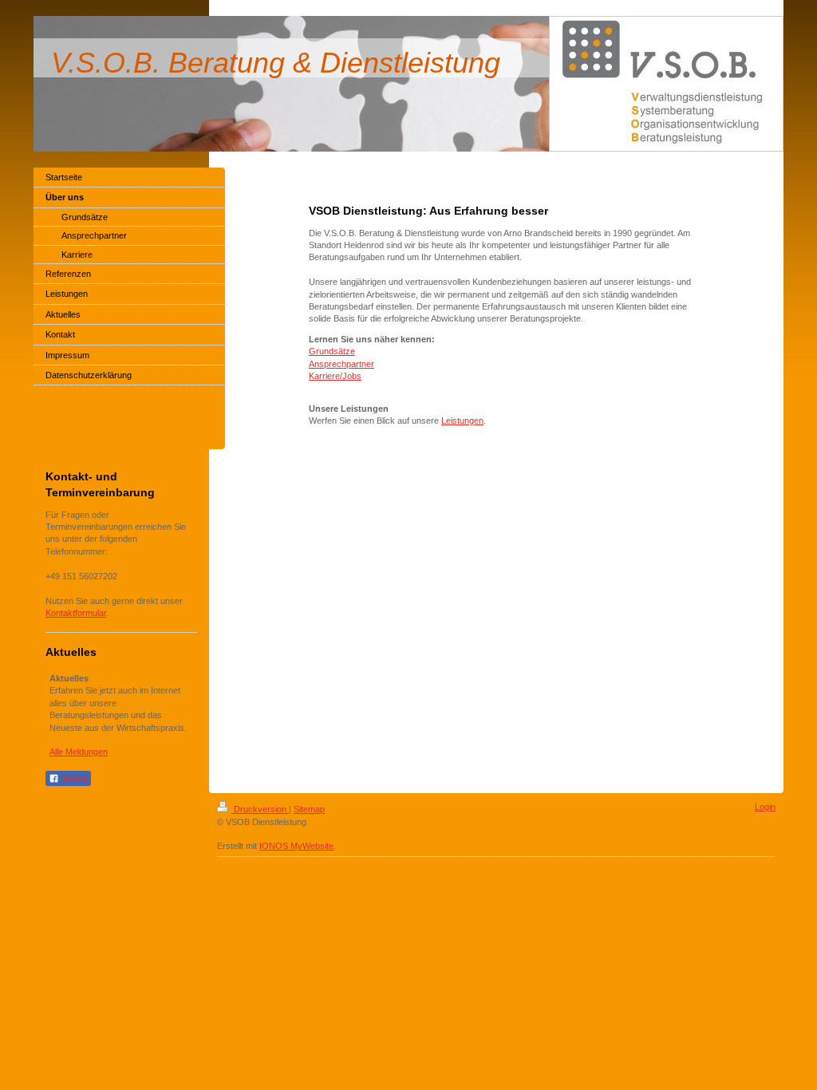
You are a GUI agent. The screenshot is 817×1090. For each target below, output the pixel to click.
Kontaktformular (75, 613)
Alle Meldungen (78, 751)
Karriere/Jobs (335, 376)
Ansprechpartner (341, 364)
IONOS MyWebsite (296, 846)
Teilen (73, 778)
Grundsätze (332, 351)
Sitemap (309, 809)
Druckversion (260, 809)
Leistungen (462, 420)
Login (765, 807)
